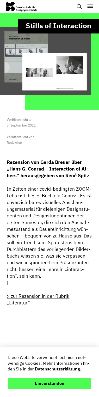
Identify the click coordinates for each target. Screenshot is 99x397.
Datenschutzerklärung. (58, 369)
